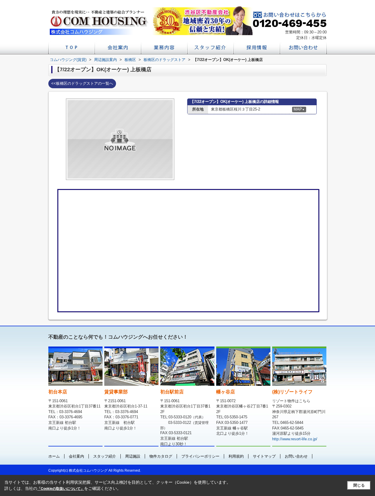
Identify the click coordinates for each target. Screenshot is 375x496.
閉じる (359, 485)
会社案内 (76, 456)
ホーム (54, 456)
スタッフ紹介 (104, 456)
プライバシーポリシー (200, 456)
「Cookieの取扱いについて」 (60, 489)
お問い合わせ (296, 456)
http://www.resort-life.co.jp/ (294, 439)
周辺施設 (132, 456)
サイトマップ (264, 456)
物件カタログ (160, 456)
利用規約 (236, 456)
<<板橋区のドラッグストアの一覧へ (82, 83)
